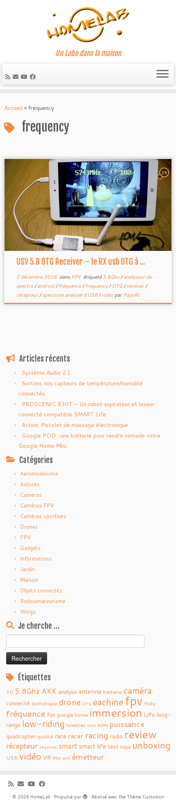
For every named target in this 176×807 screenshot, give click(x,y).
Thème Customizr (145, 797)
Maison (29, 579)
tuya (125, 746)
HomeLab (40, 797)
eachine (108, 701)
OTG (118, 285)
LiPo (149, 715)
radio (116, 736)
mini (91, 725)
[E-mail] (17, 77)
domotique (44, 703)
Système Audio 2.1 (46, 373)
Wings (28, 611)
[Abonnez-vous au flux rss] (9, 77)
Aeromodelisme (39, 473)
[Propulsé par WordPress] (85, 795)
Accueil (13, 108)
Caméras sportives (43, 516)
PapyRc (131, 294)
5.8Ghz (112, 276)
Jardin (27, 569)
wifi (66, 758)
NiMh (102, 725)
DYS (86, 703)
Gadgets (30, 548)
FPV (76, 276)
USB (93, 294)
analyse (67, 692)
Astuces (30, 484)
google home (72, 714)
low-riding (43, 724)
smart (68, 746)
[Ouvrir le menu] (162, 74)
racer (75, 735)
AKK (49, 691)
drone (70, 702)
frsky (150, 703)
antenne (90, 691)
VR (47, 757)
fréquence (70, 285)
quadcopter (21, 736)
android (46, 285)
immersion (116, 712)
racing (96, 735)
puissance (127, 723)
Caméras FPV (37, 505)
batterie (112, 691)
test (113, 746)
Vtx (56, 757)
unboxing (151, 745)
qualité (45, 736)
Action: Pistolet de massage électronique (75, 425)
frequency (97, 285)
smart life (92, 746)
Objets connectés (41, 590)
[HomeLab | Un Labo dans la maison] (88, 24)
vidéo (108, 294)
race (60, 735)
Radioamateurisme (42, 601)
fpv (133, 700)
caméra (138, 690)
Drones (29, 526)
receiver (135, 285)
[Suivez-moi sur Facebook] (34, 77)
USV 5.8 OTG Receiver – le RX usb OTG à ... (80, 262)
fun (51, 715)
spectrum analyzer (63, 294)
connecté (18, 703)
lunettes (76, 725)
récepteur (27, 294)
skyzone (48, 747)
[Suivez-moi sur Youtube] (25, 77)
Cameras (31, 495)
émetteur (88, 756)
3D (10, 691)
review (140, 734)
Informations (36, 558)
